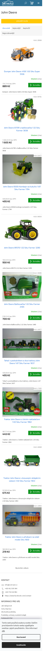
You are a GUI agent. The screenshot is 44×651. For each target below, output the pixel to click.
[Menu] (38, 3)
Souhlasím (21, 645)
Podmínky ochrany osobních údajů (13, 615)
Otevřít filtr (22, 21)
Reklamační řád (6, 618)
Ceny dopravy (6, 609)
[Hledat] (25, 3)
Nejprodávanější (8, 33)
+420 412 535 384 (11, 588)
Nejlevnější (17, 28)
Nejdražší (26, 28)
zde (3, 631)
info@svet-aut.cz (11, 585)
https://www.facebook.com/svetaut (18, 596)
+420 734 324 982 (11, 592)
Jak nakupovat (6, 606)
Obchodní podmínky (8, 612)
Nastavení (21, 637)
